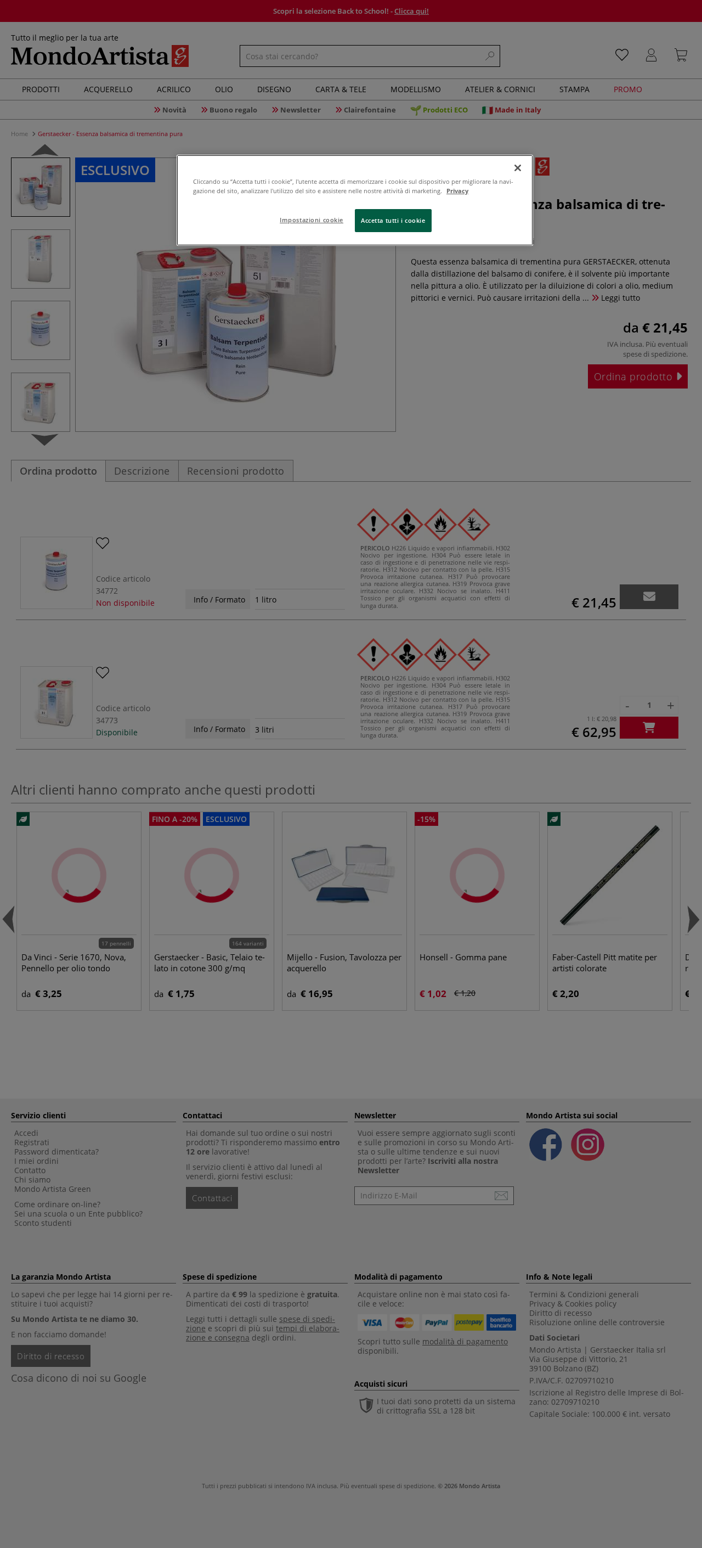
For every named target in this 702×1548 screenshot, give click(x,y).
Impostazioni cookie (311, 220)
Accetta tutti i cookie (393, 220)
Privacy (457, 191)
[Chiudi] (518, 168)
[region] (355, 200)
